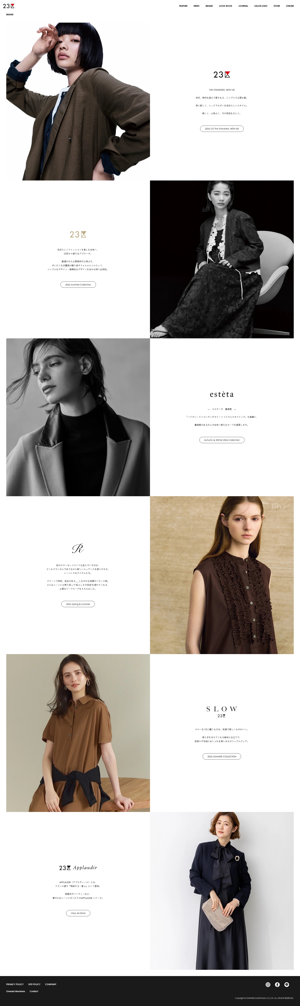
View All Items (78, 913)
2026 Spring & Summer (78, 604)
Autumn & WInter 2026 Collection (222, 440)
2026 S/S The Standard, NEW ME (222, 128)
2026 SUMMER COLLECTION (222, 756)
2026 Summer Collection (78, 284)
